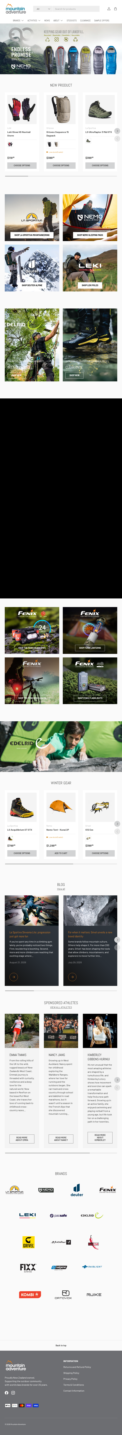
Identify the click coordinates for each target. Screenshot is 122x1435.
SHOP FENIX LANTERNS (90, 648)
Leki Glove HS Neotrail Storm (18, 134)
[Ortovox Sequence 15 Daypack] (61, 109)
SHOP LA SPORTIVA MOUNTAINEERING (32, 235)
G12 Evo (89, 829)
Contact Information (73, 1390)
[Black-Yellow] (10, 838)
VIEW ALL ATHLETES (61, 1007)
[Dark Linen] (56, 144)
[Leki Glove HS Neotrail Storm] (22, 109)
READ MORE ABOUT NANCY (61, 1138)
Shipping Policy (71, 1372)
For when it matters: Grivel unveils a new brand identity (90, 934)
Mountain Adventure (18, 1424)
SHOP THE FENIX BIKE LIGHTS (32, 698)
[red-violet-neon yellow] (10, 144)
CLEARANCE (85, 20)
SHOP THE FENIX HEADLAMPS (32, 648)
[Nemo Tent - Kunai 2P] (61, 807)
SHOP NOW (16, 375)
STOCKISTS (72, 20)
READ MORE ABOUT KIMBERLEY (100, 1137)
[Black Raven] (49, 144)
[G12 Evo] (100, 807)
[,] (88, 838)
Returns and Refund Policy (77, 1367)
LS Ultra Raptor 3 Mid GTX (98, 132)
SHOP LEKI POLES (90, 285)
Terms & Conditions (73, 1384)
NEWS (47, 20)
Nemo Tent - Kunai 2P (57, 829)
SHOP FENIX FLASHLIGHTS (90, 698)
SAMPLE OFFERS (101, 20)
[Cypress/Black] (88, 140)
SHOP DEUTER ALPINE (32, 285)
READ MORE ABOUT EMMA (22, 1138)
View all (61, 888)
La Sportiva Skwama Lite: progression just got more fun (30, 934)
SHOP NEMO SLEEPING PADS (90, 235)
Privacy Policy (70, 1378)
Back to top (61, 1345)
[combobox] (66, 9)
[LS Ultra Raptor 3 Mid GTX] (100, 109)
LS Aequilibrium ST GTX (19, 829)
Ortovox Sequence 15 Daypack (57, 134)
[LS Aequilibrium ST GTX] (22, 807)
